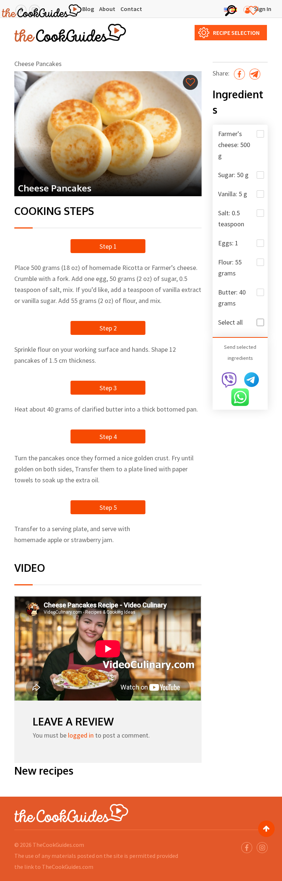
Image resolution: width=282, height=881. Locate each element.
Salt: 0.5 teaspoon (231, 218)
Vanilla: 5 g (232, 194)
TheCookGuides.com (58, 844)
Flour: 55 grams (230, 267)
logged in (81, 735)
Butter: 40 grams (232, 297)
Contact (131, 8)
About (107, 8)
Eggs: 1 (228, 243)
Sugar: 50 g (233, 175)
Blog (88, 8)
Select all (230, 322)
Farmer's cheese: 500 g (234, 144)
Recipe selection (236, 32)
